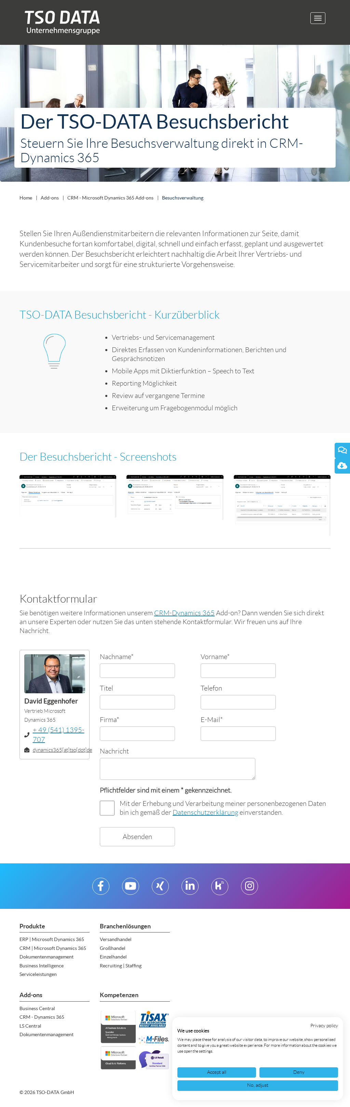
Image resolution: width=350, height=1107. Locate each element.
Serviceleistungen (38, 974)
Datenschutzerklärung (205, 812)
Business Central (37, 1008)
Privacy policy (324, 1025)
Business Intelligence (41, 965)
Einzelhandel (113, 957)
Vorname (215, 656)
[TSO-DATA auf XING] (160, 888)
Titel (106, 688)
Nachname (117, 656)
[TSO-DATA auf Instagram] (249, 888)
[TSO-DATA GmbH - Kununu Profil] (219, 888)
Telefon (211, 688)
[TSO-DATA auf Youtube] (130, 888)
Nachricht (114, 751)
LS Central (30, 1026)
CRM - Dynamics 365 (41, 1017)
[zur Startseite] (59, 22)
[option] (175, 115)
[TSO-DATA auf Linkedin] (190, 888)
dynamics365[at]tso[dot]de (62, 750)
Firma (109, 719)
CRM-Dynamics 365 (184, 613)
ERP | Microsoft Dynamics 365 (51, 939)
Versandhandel (116, 939)
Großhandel (112, 948)
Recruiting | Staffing (121, 965)
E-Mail (212, 719)
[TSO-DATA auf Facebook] (100, 888)
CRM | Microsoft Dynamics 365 (52, 948)
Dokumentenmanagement (46, 957)
